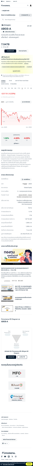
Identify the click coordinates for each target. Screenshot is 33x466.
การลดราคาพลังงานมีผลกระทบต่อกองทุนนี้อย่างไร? (13, 66)
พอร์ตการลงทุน (5, 84)
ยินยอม (29, 464)
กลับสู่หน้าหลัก (5, 10)
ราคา (2, 102)
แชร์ (30, 26)
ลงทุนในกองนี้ (10, 51)
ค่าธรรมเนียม (13, 84)
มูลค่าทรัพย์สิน (10, 102)
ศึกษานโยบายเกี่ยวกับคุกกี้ (8, 464)
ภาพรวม (3, 80)
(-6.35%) (11, 94)
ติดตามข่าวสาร (23, 51)
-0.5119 (4, 94)
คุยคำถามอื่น (17, 71)
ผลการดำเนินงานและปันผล (21, 80)
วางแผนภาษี (24, 15)
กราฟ (10, 80)
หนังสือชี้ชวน (26, 179)
